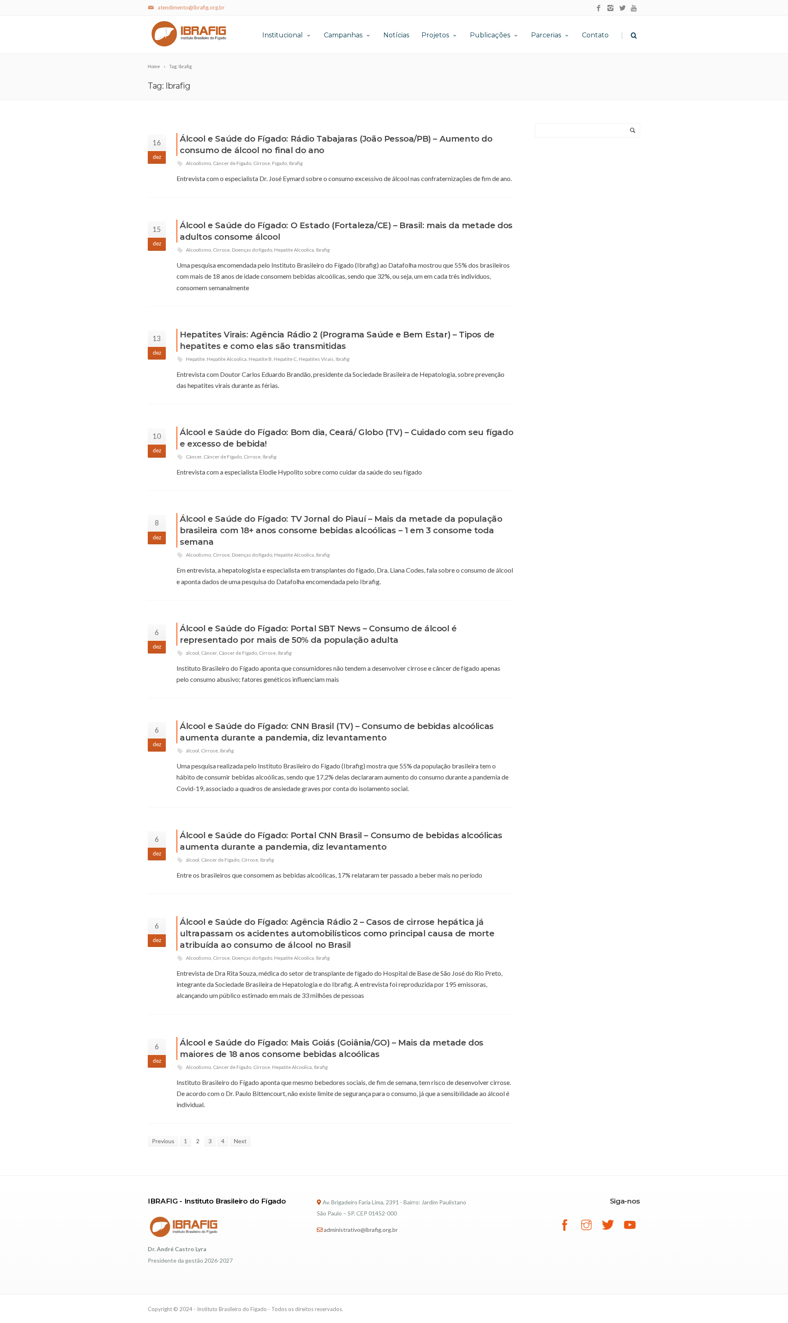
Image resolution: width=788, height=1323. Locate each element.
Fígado (279, 163)
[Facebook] (599, 8)
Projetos (435, 35)
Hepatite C (285, 359)
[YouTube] (634, 8)
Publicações (490, 35)
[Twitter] (622, 8)
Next (240, 1140)
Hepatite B (260, 359)
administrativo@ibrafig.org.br (361, 1229)
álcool (192, 653)
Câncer (194, 457)
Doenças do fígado (252, 250)
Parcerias (546, 35)
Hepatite (195, 359)
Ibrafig (295, 163)
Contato (595, 35)
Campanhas (343, 35)
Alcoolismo (198, 163)
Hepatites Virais (316, 359)
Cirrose (261, 163)
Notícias (396, 35)
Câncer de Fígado (232, 163)
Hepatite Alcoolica (294, 250)
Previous (163, 1140)
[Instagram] (610, 8)
